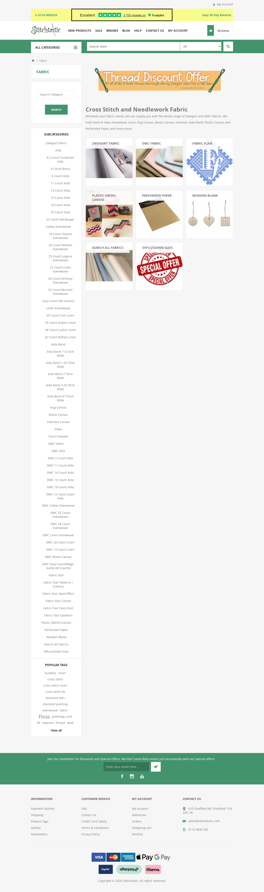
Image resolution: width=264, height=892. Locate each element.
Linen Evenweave (58, 308)
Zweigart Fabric (106, 143)
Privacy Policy (90, 834)
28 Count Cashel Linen (60, 330)
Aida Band (58, 344)
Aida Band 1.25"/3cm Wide (60, 365)
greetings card (62, 716)
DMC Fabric (151, 143)
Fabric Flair (202, 143)
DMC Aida (58, 451)
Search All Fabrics (107, 248)
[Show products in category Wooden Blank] (209, 213)
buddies (50, 673)
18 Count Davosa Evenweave (60, 236)
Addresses (139, 815)
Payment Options (43, 808)
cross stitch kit (55, 692)
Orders (137, 821)
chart (62, 673)
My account (140, 808)
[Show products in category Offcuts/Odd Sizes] (159, 265)
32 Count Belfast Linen (60, 337)
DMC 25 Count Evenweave (60, 515)
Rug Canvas (58, 407)
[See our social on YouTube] (142, 776)
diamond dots (55, 698)
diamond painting (55, 704)
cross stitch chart (55, 685)
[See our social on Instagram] (132, 776)
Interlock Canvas (58, 422)
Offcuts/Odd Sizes (157, 248)
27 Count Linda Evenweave (60, 269)
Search (228, 46)
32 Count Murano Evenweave (60, 292)
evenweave (50, 710)
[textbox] (133, 46)
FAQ (84, 808)
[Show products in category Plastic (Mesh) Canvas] (109, 213)
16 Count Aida (60, 198)
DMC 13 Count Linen (60, 550)
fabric (64, 710)
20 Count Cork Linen (60, 315)
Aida (58, 150)
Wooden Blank (205, 195)
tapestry (48, 723)
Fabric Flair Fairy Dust (58, 608)
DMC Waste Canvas (58, 557)
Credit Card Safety (94, 821)
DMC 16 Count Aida (60, 480)
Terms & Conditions (95, 828)
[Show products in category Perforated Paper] (159, 213)
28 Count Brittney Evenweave (60, 280)
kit (38, 723)
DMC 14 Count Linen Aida (60, 496)
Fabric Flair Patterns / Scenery (58, 584)
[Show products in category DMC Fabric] (159, 161)
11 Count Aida (60, 183)
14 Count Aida (60, 190)
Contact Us (88, 815)
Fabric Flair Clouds (58, 601)
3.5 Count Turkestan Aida (60, 159)
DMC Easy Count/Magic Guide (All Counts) (58, 566)
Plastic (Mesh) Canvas (104, 197)
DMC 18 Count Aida (60, 487)
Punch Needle (58, 436)
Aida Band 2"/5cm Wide (60, 376)
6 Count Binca (60, 169)
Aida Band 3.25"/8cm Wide (60, 387)
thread (60, 723)
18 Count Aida (60, 205)
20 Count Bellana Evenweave (60, 247)
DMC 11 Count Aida (60, 465)
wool (70, 723)
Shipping (37, 815)
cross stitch (55, 679)
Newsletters (39, 834)
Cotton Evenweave (58, 227)
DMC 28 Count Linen (60, 542)
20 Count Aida (60, 212)
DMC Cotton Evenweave (58, 505)
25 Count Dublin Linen (60, 323)
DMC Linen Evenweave (58, 535)
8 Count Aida (60, 176)
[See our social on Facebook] (122, 776)
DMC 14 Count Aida (60, 473)
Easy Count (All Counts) (58, 301)
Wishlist (137, 834)
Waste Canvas (58, 415)
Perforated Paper (157, 195)
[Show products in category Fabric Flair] (209, 161)
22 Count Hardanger (60, 219)
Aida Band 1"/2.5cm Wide (60, 353)
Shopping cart (141, 828)
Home (33, 60)
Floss (44, 716)
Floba (58, 429)
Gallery (36, 828)
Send (156, 767)
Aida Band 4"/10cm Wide (60, 398)
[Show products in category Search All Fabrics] (109, 265)
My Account (225, 4)
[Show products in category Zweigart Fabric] (109, 161)
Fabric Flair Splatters (58, 615)
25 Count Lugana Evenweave (60, 258)
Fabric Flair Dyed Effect (58, 594)
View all (56, 730)
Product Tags (39, 821)
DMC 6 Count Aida (60, 458)
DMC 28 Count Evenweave (60, 526)
